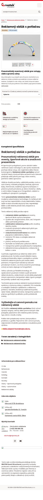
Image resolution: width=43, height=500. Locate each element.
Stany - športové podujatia (11, 384)
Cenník (4, 372)
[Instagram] (15, 441)
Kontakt (4, 378)
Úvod (2, 20)
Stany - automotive (9, 387)
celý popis (4, 86)
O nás (4, 366)
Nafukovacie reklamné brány (15, 344)
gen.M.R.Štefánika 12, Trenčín (16, 410)
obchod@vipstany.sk (11, 435)
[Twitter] (9, 441)
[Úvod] (8, 5)
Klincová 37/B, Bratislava (14, 403)
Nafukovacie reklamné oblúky (16, 20)
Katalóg (4, 375)
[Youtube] (20, 441)
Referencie (5, 369)
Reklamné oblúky (8, 389)
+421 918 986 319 (18, 429)
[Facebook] (4, 441)
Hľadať (39, 12)
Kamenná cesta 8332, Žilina (15, 416)
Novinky (4, 381)
